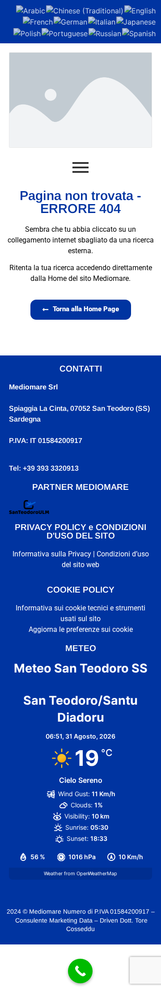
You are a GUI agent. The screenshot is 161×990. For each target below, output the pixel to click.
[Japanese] (136, 21)
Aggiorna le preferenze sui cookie (81, 629)
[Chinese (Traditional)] (85, 9)
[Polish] (27, 32)
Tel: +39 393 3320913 (44, 468)
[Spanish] (139, 32)
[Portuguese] (65, 32)
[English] (140, 9)
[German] (71, 21)
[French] (38, 21)
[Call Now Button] (80, 971)
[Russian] (105, 32)
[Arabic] (31, 9)
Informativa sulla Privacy (52, 554)
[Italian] (102, 21)
